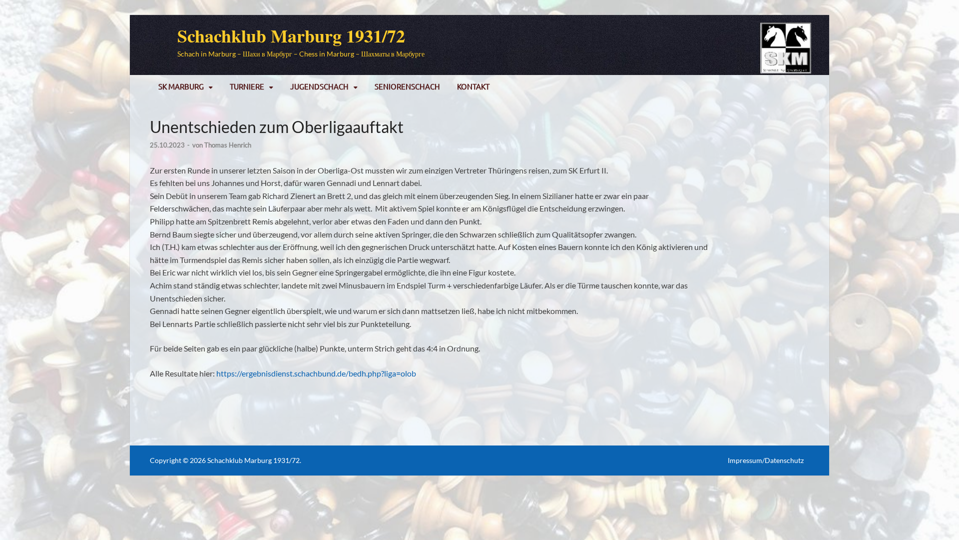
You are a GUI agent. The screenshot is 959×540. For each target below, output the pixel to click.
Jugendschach (319, 86)
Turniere (247, 86)
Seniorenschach (407, 86)
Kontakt (473, 86)
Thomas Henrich (227, 145)
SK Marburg (181, 86)
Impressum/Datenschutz (766, 460)
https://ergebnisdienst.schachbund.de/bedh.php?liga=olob (316, 373)
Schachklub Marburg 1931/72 (291, 35)
